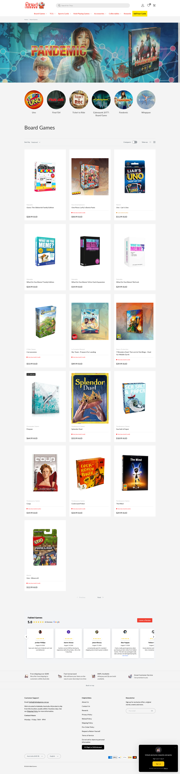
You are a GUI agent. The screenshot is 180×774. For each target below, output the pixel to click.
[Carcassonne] (45, 321)
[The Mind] (134, 473)
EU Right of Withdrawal (93, 747)
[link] (81, 597)
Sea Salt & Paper (122, 429)
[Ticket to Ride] (78, 99)
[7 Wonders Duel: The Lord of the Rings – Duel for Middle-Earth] (134, 321)
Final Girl (56, 112)
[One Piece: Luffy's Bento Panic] (90, 177)
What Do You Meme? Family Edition (40, 282)
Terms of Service (88, 735)
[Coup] (45, 473)
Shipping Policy (32, 711)
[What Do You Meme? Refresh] (134, 251)
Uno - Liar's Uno (122, 207)
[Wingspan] (146, 99)
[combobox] (93, 5)
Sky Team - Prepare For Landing (83, 352)
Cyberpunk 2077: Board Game (101, 114)
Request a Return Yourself (91, 731)
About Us (85, 702)
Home (26, 19)
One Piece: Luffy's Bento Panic (83, 207)
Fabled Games (33, 766)
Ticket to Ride (78, 112)
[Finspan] (45, 398)
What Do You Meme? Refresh (127, 282)
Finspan (30, 429)
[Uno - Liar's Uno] (134, 177)
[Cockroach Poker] (90, 473)
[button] (154, 5)
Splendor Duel (76, 429)
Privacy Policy (87, 715)
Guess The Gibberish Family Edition (40, 207)
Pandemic (123, 112)
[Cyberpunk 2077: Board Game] (101, 99)
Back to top (90, 685)
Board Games (34, 19)
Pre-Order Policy (88, 727)
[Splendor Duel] (90, 398)
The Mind (120, 504)
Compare (127, 142)
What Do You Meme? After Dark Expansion (88, 282)
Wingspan (146, 112)
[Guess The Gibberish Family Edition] (45, 177)
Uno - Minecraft (33, 578)
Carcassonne (32, 352)
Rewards (85, 710)
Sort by (27, 142)
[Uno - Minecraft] (45, 547)
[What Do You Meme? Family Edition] (45, 251)
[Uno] (33, 99)
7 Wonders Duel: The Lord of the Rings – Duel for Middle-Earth (133, 353)
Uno (34, 112)
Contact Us (86, 706)
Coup (29, 504)
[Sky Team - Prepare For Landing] (90, 321)
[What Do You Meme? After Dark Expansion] (90, 251)
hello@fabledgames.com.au (39, 702)
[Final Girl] (56, 99)
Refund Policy (87, 719)
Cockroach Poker (78, 504)
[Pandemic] (123, 99)
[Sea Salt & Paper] (134, 398)
